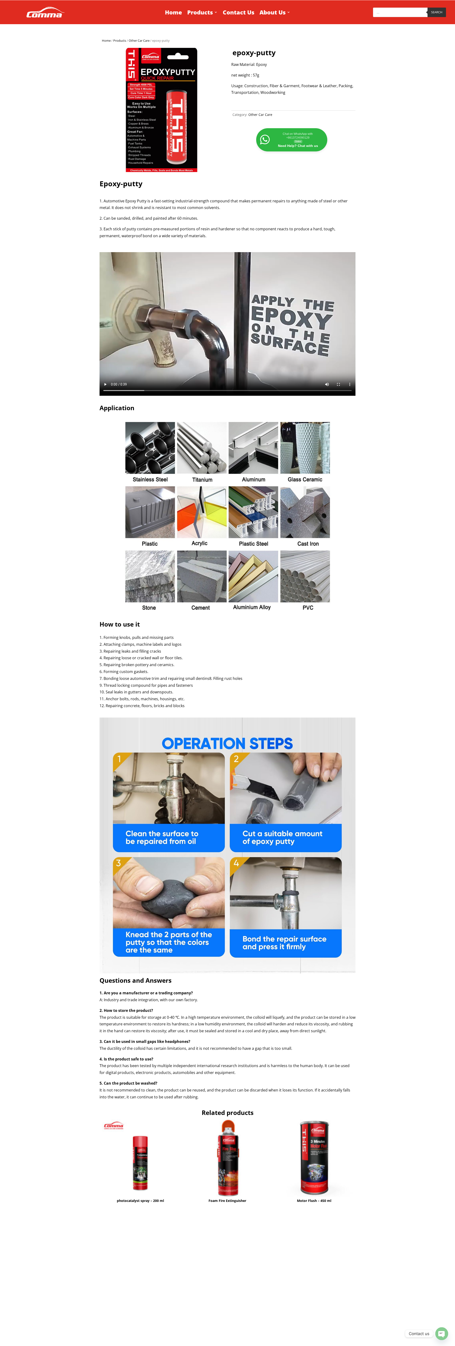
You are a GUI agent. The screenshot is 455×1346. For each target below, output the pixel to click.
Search (436, 12)
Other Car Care (139, 40)
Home (173, 12)
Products (200, 12)
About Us (272, 12)
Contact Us (238, 12)
